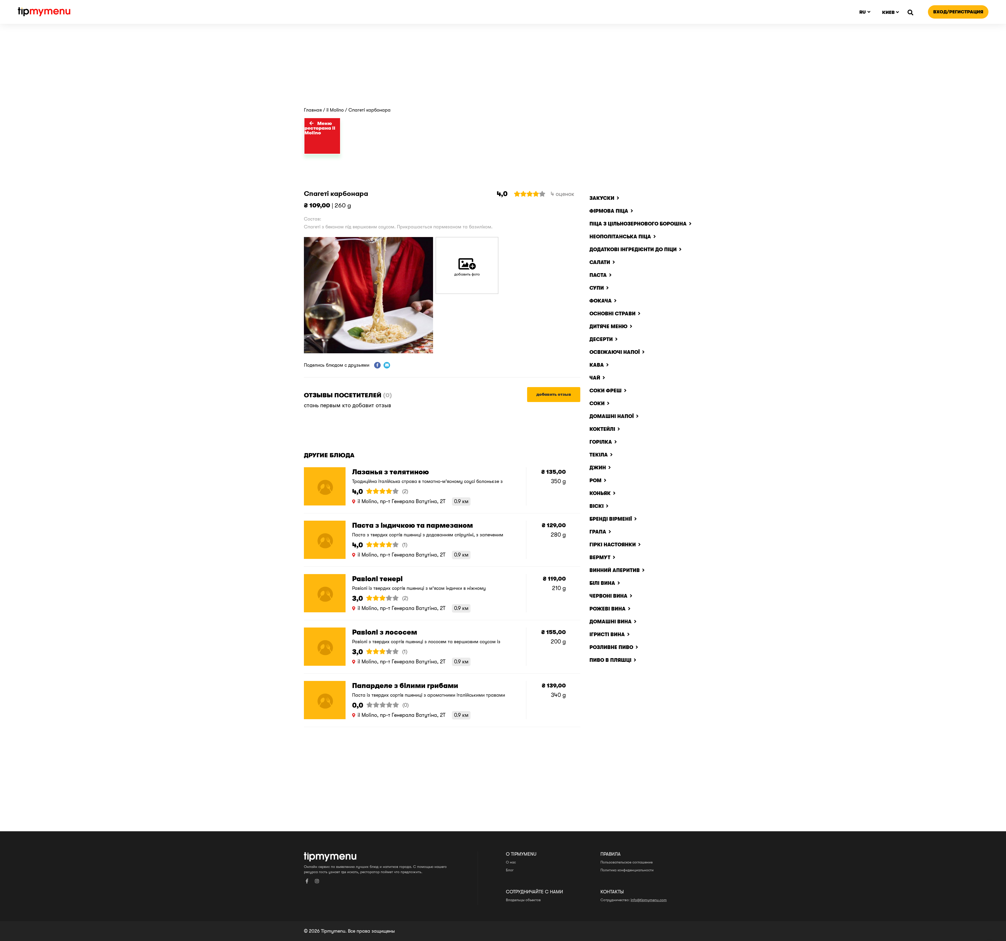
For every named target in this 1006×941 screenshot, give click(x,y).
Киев (888, 12)
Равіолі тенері (377, 579)
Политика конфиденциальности (627, 870)
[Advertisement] (503, 68)
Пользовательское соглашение (626, 862)
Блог (509, 870)
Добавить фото (467, 274)
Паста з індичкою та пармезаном (412, 525)
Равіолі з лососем (384, 632)
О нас (511, 862)
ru (862, 12)
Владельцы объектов (523, 900)
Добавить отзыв (553, 394)
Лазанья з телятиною (390, 472)
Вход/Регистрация (958, 11)
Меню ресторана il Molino (319, 128)
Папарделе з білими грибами (405, 686)
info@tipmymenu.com (649, 900)
